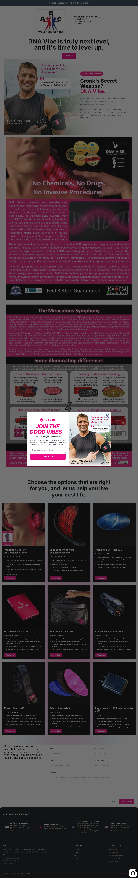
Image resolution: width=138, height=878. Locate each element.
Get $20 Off (48, 456)
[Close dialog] (108, 415)
